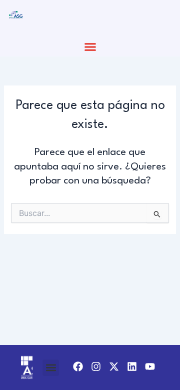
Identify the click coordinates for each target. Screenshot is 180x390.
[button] (90, 47)
